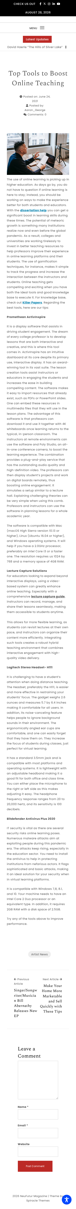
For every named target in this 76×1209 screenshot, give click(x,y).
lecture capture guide (48, 596)
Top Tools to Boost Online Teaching (38, 78)
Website (24, 1144)
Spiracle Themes (38, 1200)
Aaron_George (35, 110)
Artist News (39, 954)
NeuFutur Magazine (33, 1196)
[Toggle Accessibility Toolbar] (66, 1199)
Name (23, 1107)
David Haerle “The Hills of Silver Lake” (29, 47)
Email (23, 1125)
